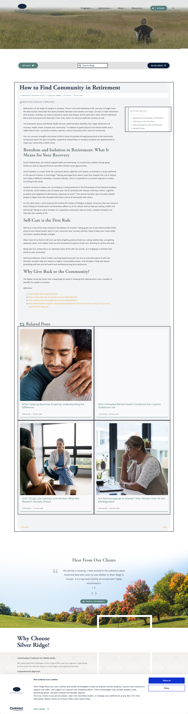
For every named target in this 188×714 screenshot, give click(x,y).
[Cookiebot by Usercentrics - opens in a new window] (16, 709)
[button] (173, 8)
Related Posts (139, 128)
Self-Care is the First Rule (144, 121)
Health (58, 95)
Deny (166, 688)
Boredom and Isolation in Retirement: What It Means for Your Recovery (150, 118)
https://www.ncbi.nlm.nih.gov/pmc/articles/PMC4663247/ (53, 297)
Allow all (166, 680)
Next (165, 527)
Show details (39, 709)
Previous (25, 527)
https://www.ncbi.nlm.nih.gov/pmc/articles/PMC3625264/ (53, 300)
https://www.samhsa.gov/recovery (43, 294)
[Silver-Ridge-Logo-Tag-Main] (22, 4)
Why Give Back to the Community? (147, 125)
